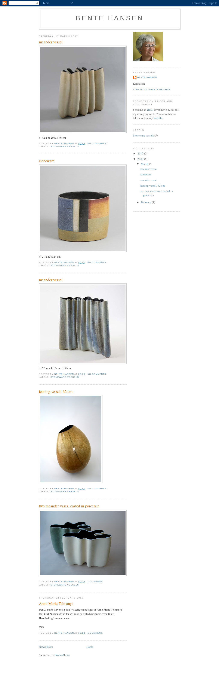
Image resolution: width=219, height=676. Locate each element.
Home (89, 647)
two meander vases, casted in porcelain (69, 505)
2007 (141, 159)
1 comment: (95, 581)
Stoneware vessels (64, 146)
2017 (141, 153)
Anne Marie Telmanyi (56, 603)
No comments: (97, 143)
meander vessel (50, 41)
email (150, 109)
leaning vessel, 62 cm (55, 391)
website (158, 118)
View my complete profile (151, 89)
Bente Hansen (110, 18)
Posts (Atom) (62, 655)
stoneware (46, 160)
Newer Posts (46, 647)
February (146, 202)
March (145, 164)
